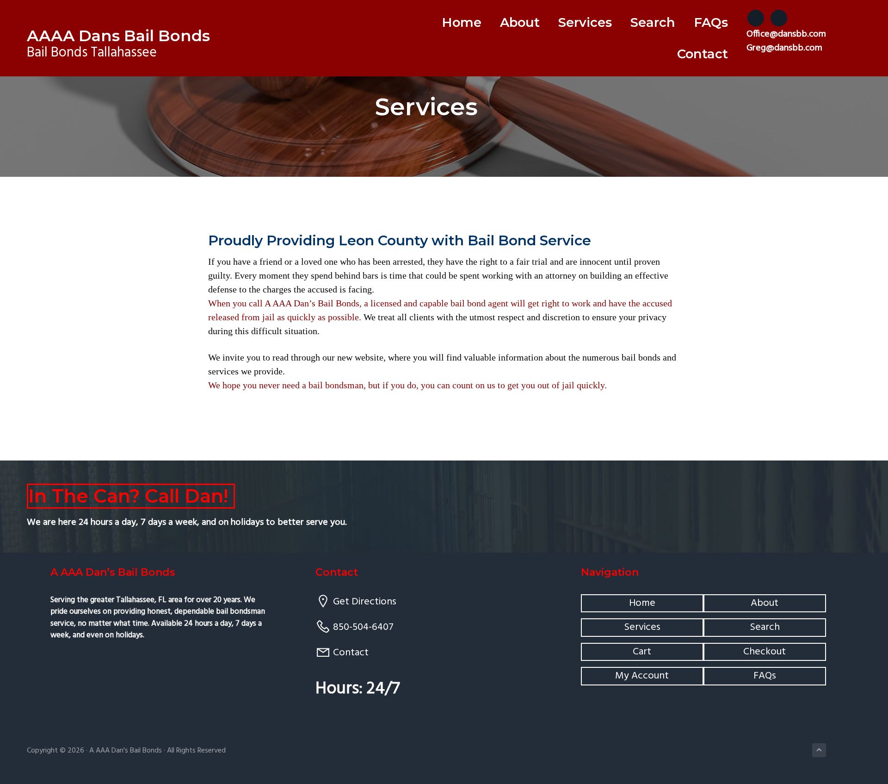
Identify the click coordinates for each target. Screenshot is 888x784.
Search (765, 627)
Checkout (764, 652)
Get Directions (364, 602)
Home (642, 603)
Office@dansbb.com (786, 34)
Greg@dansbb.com (784, 48)
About (764, 603)
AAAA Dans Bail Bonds (118, 35)
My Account (642, 676)
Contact (351, 653)
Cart (642, 652)
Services (642, 627)
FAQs (764, 676)
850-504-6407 (363, 627)
